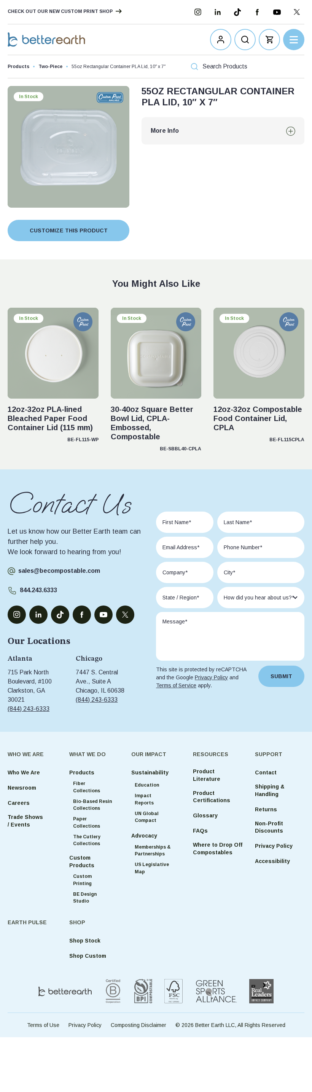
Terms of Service (176, 685)
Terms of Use (43, 1025)
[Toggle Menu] (293, 39)
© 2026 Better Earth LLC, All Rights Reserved (230, 1025)
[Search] (245, 39)
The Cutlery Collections (86, 840)
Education (147, 785)
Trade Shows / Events (25, 821)
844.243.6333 (38, 590)
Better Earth (46, 39)
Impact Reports (144, 799)
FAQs (200, 831)
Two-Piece (50, 66)
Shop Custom (87, 956)
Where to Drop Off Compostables (217, 848)
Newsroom (22, 788)
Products (18, 66)
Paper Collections (86, 822)
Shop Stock (84, 941)
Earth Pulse (27, 922)
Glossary (205, 815)
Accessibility (272, 861)
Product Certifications (211, 797)
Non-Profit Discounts (269, 827)
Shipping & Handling (270, 790)
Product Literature (206, 775)
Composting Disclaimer (138, 1025)
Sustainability (150, 772)
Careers (19, 803)
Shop (77, 922)
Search (298, 66)
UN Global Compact (147, 817)
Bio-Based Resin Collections (92, 805)
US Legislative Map (152, 868)
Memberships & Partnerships (152, 850)
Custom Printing (82, 880)
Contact (266, 772)
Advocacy (144, 836)
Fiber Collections (86, 787)
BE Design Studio (85, 898)
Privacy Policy (211, 677)
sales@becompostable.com (59, 570)
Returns (266, 809)
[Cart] (269, 39)
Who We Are (24, 772)
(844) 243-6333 (28, 709)
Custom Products (81, 861)
